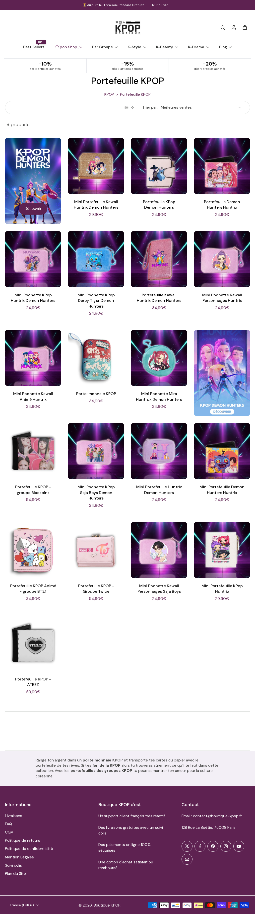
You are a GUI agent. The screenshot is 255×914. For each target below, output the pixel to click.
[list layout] (126, 107)
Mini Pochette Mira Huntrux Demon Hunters (159, 396)
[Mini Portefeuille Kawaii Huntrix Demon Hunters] (96, 166)
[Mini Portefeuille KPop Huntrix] (222, 550)
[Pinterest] (212, 846)
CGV (9, 832)
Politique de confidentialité (29, 848)
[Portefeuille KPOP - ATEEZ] (33, 643)
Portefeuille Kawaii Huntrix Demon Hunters (159, 297)
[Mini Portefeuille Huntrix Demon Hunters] (159, 451)
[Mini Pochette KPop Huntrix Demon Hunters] (33, 259)
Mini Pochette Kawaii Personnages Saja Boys (159, 588)
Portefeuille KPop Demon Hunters (159, 204)
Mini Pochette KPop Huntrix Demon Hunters (33, 297)
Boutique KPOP (107, 905)
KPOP (109, 94)
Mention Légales (19, 857)
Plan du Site (15, 873)
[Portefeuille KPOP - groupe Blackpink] (33, 451)
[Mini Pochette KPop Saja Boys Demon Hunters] (96, 451)
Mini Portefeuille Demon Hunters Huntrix (222, 489)
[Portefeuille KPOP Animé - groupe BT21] (33, 550)
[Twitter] (187, 846)
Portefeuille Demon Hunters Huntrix (222, 204)
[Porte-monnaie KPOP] (96, 358)
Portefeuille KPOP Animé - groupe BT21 (33, 588)
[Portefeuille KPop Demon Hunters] (159, 166)
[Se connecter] (233, 27)
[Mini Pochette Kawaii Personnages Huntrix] (222, 259)
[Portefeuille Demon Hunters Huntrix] (222, 166)
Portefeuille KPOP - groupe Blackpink (33, 489)
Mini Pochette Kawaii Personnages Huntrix (222, 297)
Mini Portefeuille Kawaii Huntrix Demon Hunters (96, 204)
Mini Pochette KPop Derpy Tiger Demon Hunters (96, 300)
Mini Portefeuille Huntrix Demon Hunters (159, 489)
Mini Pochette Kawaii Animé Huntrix (33, 396)
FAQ (8, 824)
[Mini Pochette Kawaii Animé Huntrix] (33, 358)
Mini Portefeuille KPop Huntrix (222, 588)
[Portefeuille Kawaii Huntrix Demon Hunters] (159, 259)
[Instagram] (225, 846)
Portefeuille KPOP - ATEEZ (33, 681)
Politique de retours (22, 840)
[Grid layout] (132, 107)
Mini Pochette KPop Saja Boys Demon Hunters (96, 492)
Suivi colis (13, 865)
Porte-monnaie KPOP (96, 393)
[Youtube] (238, 846)
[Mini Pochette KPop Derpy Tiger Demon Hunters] (96, 259)
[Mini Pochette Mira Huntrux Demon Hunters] (159, 358)
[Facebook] (199, 846)
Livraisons (13, 815)
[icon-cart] (244, 27)
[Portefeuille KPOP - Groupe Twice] (96, 550)
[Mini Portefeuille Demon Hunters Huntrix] (222, 451)
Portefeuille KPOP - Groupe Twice (96, 588)
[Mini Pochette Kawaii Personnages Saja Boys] (159, 550)
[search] (222, 27)
